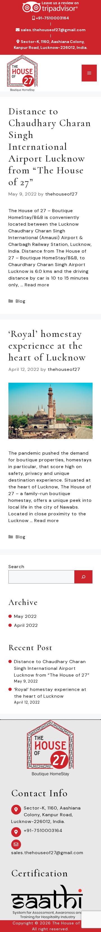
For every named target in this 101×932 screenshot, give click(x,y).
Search (16, 567)
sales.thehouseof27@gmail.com (53, 29)
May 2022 (25, 616)
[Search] (83, 576)
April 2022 (26, 625)
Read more (37, 285)
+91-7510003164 (52, 18)
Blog (21, 301)
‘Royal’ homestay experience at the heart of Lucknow (47, 345)
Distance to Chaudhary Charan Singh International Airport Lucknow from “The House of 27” (49, 146)
